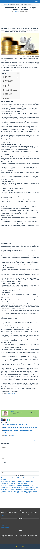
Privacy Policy (4, 525)
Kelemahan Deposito (7, 84)
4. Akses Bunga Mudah (8, 81)
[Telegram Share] (7, 420)
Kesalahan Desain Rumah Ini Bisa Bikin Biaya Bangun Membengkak (15, 483)
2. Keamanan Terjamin (8, 78)
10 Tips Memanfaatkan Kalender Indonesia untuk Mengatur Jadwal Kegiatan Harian (18, 489)
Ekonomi (6, 435)
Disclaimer (3, 523)
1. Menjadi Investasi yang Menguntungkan (12, 77)
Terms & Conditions (5, 527)
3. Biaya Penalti (7, 88)
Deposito (12, 435)
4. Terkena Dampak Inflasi (9, 89)
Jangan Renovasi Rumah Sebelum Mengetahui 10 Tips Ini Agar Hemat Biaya (17, 481)
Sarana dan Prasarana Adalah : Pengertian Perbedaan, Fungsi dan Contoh (30, 439)
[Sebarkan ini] (2, 420)
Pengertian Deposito (6, 75)
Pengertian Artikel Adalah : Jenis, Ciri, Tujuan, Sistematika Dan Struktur (10, 439)
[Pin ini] (5, 420)
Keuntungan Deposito (7, 76)
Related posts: (7, 98)
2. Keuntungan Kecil (8, 86)
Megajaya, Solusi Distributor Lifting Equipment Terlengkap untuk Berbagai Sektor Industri (19, 487)
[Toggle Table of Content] (17, 73)
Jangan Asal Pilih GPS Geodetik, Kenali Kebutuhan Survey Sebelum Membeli (17, 485)
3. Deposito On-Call (8, 95)
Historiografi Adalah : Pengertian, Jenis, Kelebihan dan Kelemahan (18, 430)
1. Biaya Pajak (7, 85)
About (2, 520)
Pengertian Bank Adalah (11, 393)
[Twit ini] (4, 420)
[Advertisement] (20, 20)
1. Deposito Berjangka (8, 93)
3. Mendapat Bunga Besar (9, 80)
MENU (37, 1)
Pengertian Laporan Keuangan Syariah (12, 432)
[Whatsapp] (9, 420)
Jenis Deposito (5, 91)
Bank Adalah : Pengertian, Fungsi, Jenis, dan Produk (15, 424)
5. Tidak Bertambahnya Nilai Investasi (11, 90)
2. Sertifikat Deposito (8, 94)
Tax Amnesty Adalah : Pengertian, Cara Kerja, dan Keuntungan (17, 426)
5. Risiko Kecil (7, 82)
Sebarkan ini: (7, 97)
